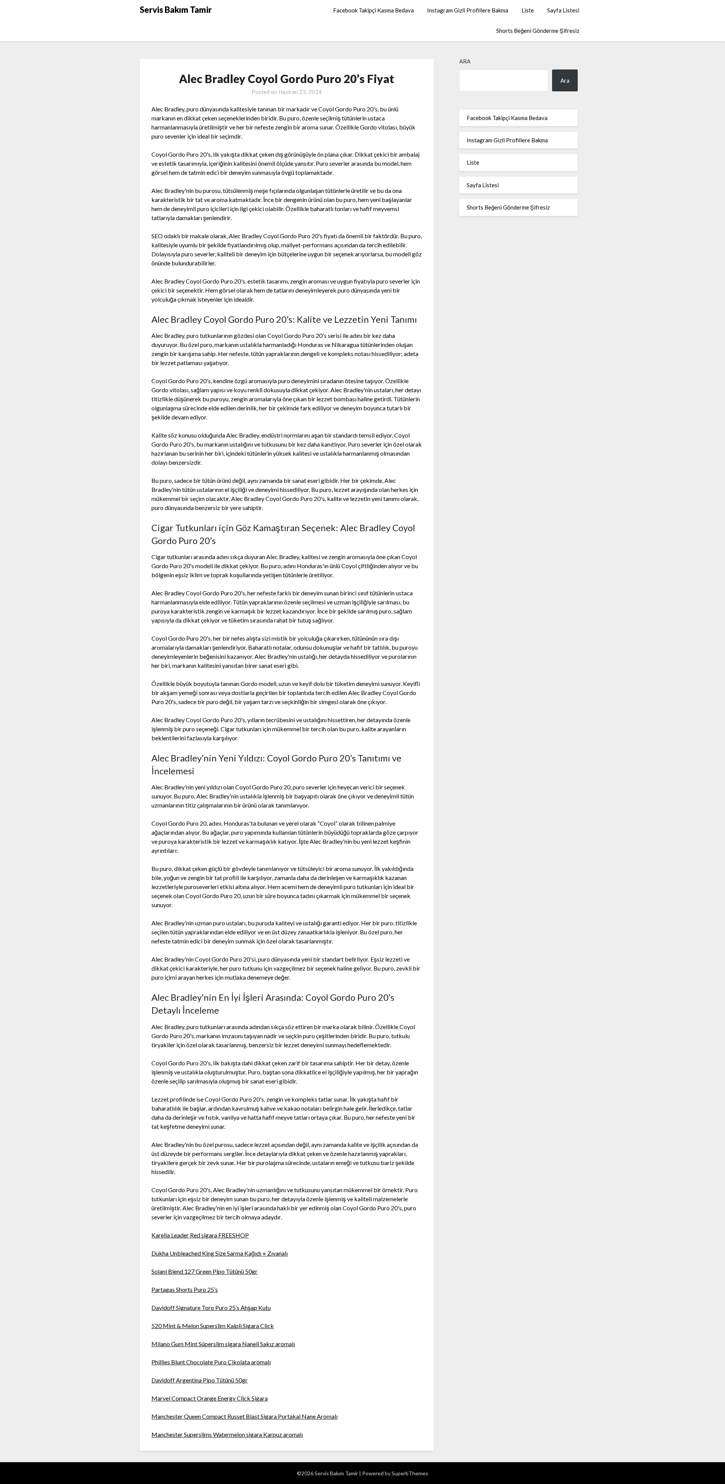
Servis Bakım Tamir (176, 10)
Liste (527, 10)
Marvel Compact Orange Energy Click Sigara (209, 1398)
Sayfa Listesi (563, 10)
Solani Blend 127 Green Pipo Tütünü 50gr (204, 1271)
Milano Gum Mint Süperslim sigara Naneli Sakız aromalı (223, 1343)
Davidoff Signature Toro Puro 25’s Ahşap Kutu (211, 1307)
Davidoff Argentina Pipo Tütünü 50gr (199, 1380)
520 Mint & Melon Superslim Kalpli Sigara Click (212, 1325)
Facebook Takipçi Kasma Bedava (373, 10)
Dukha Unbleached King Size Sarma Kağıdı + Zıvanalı (219, 1253)
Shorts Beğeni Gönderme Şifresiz (537, 30)
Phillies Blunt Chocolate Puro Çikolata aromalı (211, 1361)
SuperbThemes (410, 1473)
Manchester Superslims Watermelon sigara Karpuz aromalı (227, 1434)
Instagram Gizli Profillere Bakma (467, 10)
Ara (464, 61)
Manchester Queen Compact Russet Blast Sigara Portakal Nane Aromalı (244, 1416)
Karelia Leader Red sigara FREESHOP (200, 1235)
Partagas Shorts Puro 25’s (184, 1289)
